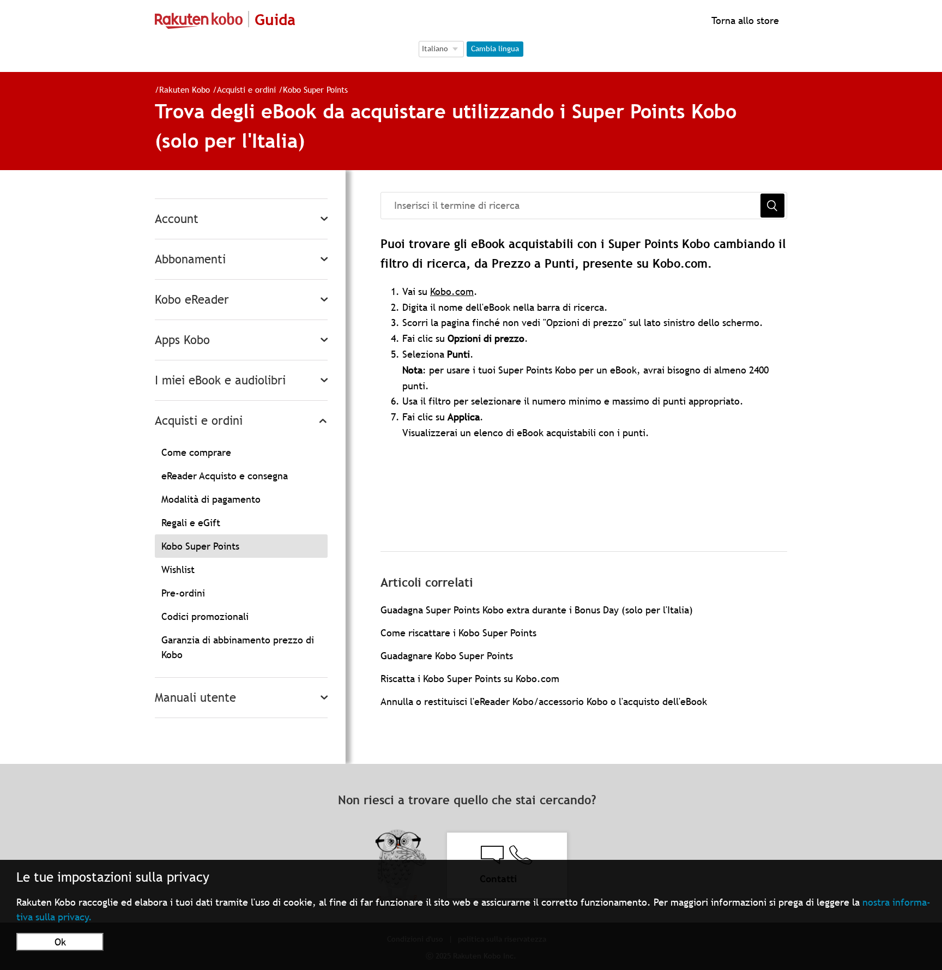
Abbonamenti (190, 259)
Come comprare (196, 452)
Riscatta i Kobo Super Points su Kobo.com (470, 678)
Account (176, 219)
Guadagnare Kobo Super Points (447, 655)
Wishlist (178, 569)
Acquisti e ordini (246, 89)
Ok (60, 942)
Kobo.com (452, 291)
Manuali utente (195, 697)
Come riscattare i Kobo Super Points (458, 632)
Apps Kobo (182, 340)
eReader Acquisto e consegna (224, 475)
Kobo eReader (192, 299)
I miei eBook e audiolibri (220, 380)
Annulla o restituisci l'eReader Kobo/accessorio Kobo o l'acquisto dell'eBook (544, 701)
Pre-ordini (183, 593)
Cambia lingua (495, 48)
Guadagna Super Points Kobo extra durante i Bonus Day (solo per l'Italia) (537, 610)
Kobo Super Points (315, 89)
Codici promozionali (205, 616)
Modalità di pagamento (211, 499)
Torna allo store (744, 20)
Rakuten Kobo (184, 89)
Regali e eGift (190, 522)
